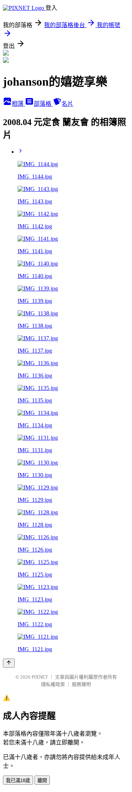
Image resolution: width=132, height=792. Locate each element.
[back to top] (9, 663)
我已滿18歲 (18, 780)
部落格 (43, 104)
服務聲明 (81, 684)
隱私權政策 (53, 684)
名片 (67, 104)
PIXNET (40, 677)
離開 (42, 780)
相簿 (18, 104)
